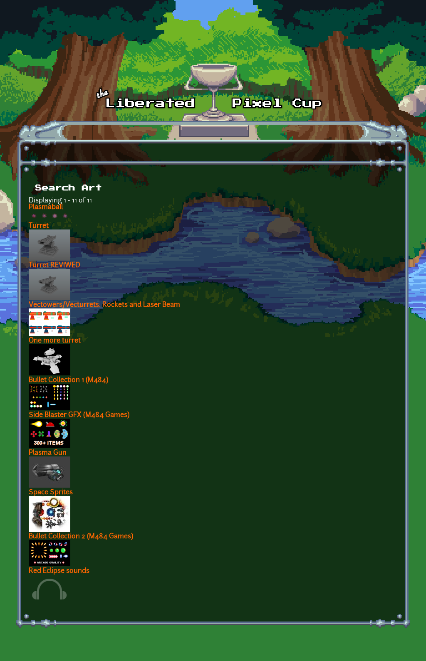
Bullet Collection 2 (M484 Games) (81, 536)
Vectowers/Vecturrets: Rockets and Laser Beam (104, 305)
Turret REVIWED (54, 265)
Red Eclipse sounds (59, 571)
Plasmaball (46, 207)
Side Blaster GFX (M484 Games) (79, 415)
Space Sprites (51, 492)
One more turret (55, 341)
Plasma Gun (48, 453)
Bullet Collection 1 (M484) (68, 380)
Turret (39, 226)
